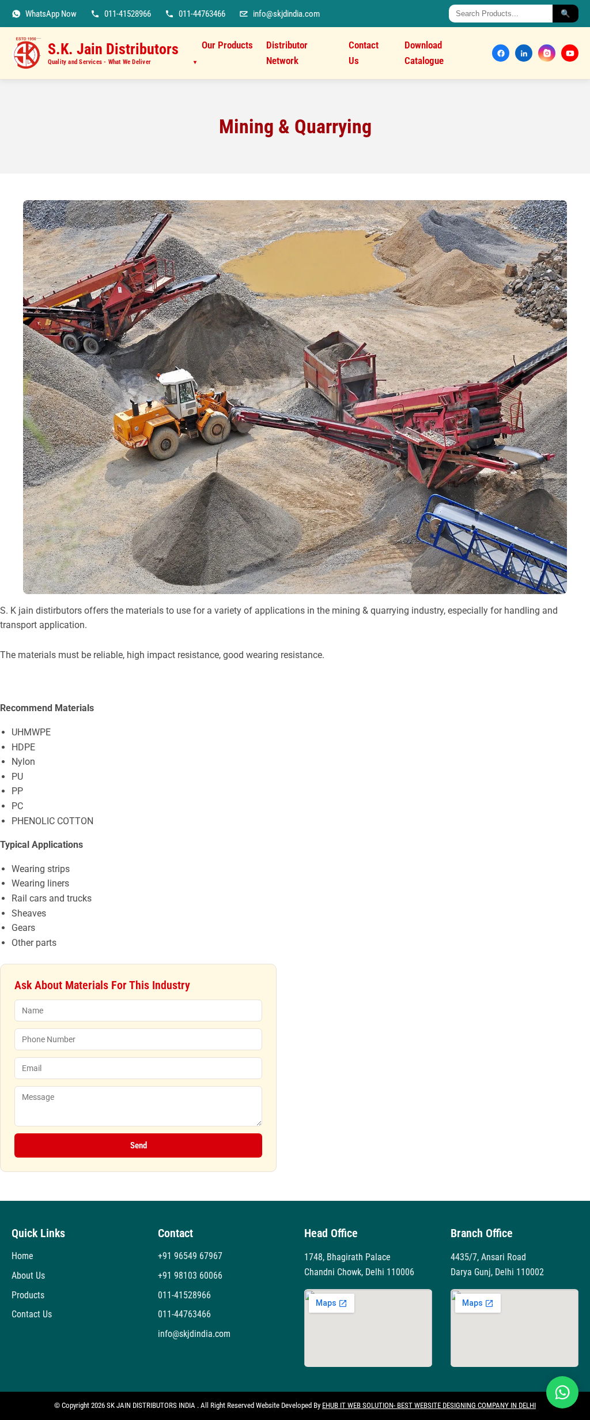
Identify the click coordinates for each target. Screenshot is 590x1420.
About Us (28, 1275)
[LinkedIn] (523, 53)
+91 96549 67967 (190, 1255)
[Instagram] (546, 53)
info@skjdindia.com (194, 1333)
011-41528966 (184, 1295)
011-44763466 (184, 1314)
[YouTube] (569, 53)
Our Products (223, 52)
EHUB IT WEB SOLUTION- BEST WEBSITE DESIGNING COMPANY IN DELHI (429, 1405)
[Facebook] (500, 53)
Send (138, 1145)
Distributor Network (287, 52)
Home (22, 1255)
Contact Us (364, 52)
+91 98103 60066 (190, 1275)
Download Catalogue (424, 52)
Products (28, 1295)
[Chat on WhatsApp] (562, 1392)
